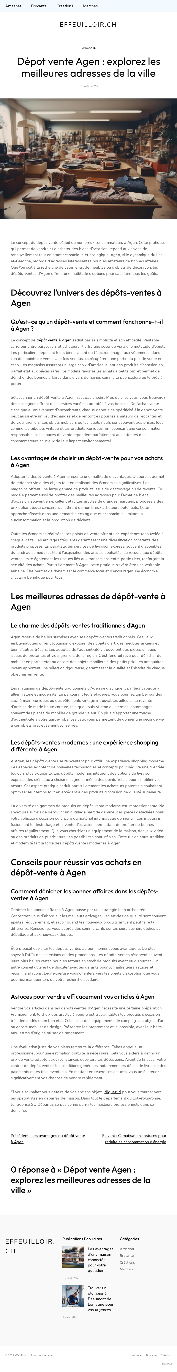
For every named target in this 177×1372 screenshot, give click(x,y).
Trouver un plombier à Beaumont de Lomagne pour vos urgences (100, 1298)
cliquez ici (112, 1092)
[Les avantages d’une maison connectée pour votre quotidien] (73, 1257)
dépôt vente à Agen (53, 340)
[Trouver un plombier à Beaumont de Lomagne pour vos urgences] (73, 1296)
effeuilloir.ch (88, 25)
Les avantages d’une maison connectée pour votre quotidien (101, 1259)
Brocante (89, 48)
